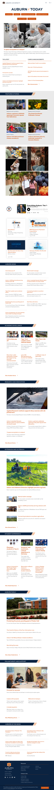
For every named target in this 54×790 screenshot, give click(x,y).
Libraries (37, 766)
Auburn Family (22, 18)
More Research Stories (10, 443)
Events (36, 769)
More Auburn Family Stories (11, 655)
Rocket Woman (11, 229)
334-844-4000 (8, 773)
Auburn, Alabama (8, 771)
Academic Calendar (25, 780)
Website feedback (8, 775)
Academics (9, 14)
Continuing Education (25, 766)
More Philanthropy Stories (11, 717)
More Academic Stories (10, 375)
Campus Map (23, 776)
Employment (23, 770)
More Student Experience (11, 585)
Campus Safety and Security (27, 782)
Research (17, 14)
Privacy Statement (10, 788)
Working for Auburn (25, 779)
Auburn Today (38, 767)
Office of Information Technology (25, 768)
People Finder (23, 777)
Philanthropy (32, 18)
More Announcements (33, 84)
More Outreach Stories (10, 527)
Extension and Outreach (28, 14)
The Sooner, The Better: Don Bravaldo (38, 250)
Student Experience (42, 14)
